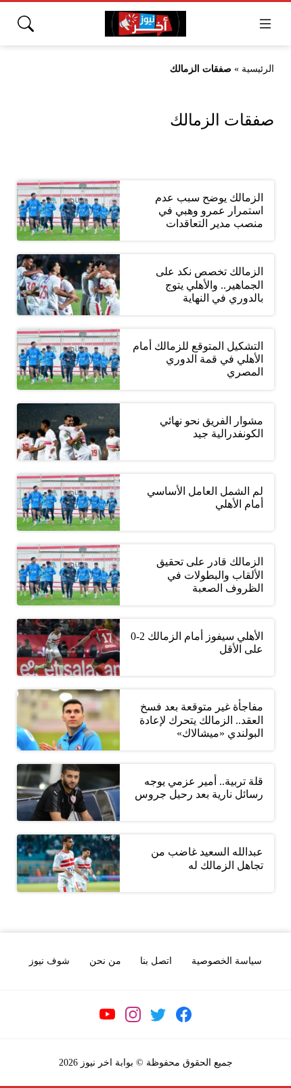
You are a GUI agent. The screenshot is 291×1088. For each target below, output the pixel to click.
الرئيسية (258, 69)
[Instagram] (132, 1015)
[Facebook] (183, 1015)
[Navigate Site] (265, 23)
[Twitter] (158, 1015)
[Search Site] (25, 23)
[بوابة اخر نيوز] (145, 24)
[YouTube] (107, 1015)
